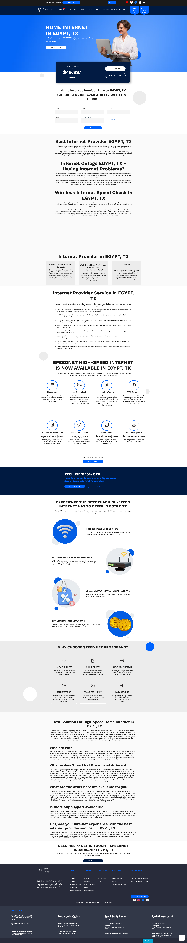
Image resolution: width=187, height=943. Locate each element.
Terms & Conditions (89, 884)
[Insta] (138, 900)
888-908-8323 (55, 2)
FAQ (99, 881)
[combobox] (92, 120)
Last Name (84, 109)
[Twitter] (140, 2)
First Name (58, 109)
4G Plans (72, 878)
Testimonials (87, 881)
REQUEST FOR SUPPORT (135, 10)
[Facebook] (135, 2)
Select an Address (86, 117)
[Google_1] (131, 2)
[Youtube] (127, 2)
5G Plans (72, 881)
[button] (144, 2)
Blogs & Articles (102, 878)
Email (109, 109)
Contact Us (90, 890)
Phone (57, 117)
